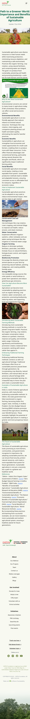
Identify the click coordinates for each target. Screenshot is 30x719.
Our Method (14, 561)
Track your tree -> (15, 640)
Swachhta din (14, 622)
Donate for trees (14, 591)
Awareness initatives (14, 615)
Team (14, 567)
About (14, 557)
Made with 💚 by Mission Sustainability (14, 681)
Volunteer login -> (15, 648)
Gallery (14, 577)
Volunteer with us (14, 601)
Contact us (14, 571)
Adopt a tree (14, 594)
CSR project (14, 598)
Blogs (14, 580)
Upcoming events (14, 625)
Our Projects (14, 564)
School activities (14, 604)
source (21, 479)
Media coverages (14, 574)
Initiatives (14, 611)
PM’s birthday (14, 618)
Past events (14, 628)
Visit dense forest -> (15, 644)
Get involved (14, 587)
